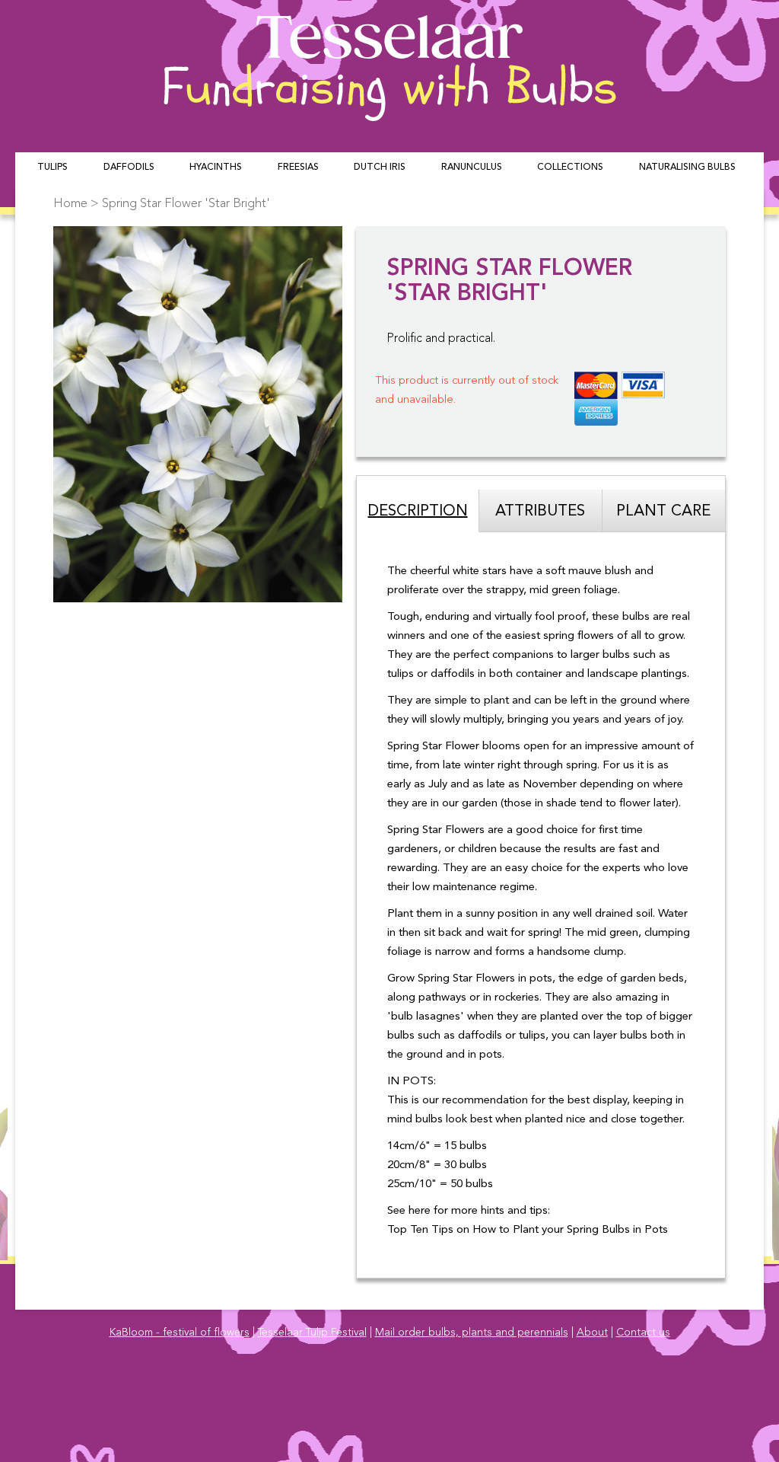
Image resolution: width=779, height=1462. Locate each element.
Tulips (52, 167)
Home (70, 203)
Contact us (643, 1332)
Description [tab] (418, 511)
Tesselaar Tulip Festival (312, 1332)
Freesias (298, 167)
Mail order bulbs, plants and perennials (471, 1332)
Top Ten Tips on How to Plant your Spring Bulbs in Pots (527, 1230)
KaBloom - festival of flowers (180, 1332)
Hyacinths (215, 167)
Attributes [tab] (540, 511)
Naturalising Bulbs (687, 167)
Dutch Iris (379, 167)
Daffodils (128, 167)
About (592, 1332)
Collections (570, 167)
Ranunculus (471, 167)
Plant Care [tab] (663, 511)
